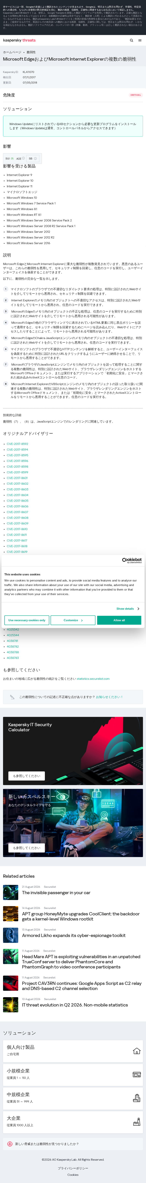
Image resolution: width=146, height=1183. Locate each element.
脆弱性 (31, 52)
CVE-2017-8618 (17, 546)
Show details (125, 608)
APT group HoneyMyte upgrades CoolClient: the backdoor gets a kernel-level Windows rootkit (81, 916)
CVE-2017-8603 (17, 489)
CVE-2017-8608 (17, 518)
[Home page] (19, 40)
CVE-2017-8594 (17, 449)
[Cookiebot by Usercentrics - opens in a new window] (125, 560)
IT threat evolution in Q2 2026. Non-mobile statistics (75, 1005)
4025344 (13, 635)
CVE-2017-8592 (17, 444)
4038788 (13, 652)
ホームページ (12, 52)
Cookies (73, 1175)
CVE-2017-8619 (17, 552)
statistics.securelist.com (93, 679)
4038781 (12, 641)
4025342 (13, 629)
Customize (71, 620)
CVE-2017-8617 (17, 540)
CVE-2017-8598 (17, 466)
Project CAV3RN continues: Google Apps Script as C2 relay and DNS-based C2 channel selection (81, 986)
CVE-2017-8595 (17, 455)
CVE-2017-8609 (17, 523)
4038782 (13, 646)
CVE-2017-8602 (17, 483)
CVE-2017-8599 (17, 472)
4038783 (13, 658)
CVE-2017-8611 (17, 535)
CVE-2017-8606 (17, 506)
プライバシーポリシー (73, 1168)
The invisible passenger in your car (56, 892)
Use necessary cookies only (26, 620)
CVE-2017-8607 (17, 512)
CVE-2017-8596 (17, 461)
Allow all (119, 620)
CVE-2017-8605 (17, 500)
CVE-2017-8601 (17, 478)
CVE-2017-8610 (17, 529)
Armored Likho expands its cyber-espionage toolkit (74, 935)
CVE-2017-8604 (17, 495)
